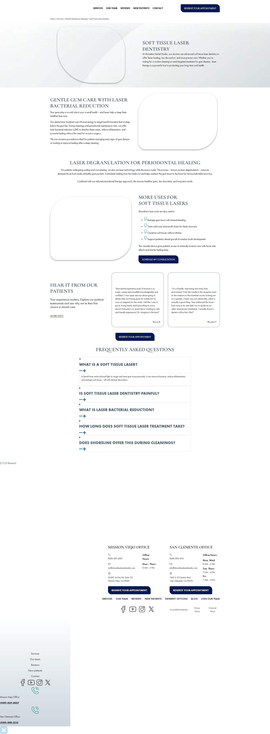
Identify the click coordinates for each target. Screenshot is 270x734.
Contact (158, 8)
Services (98, 8)
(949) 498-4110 (177, 558)
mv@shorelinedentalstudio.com (121, 567)
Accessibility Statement (179, 609)
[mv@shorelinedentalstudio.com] (109, 564)
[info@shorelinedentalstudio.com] (171, 564)
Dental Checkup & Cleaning (76, 18)
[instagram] (141, 609)
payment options (176, 598)
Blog (194, 598)
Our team (111, 8)
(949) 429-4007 (115, 558)
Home (52, 18)
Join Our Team (210, 598)
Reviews (125, 8)
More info (56, 316)
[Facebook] (123, 609)
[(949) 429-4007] (109, 555)
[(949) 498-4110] (171, 555)
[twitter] (151, 609)
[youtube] (132, 609)
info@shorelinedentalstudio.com (183, 567)
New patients (141, 8)
